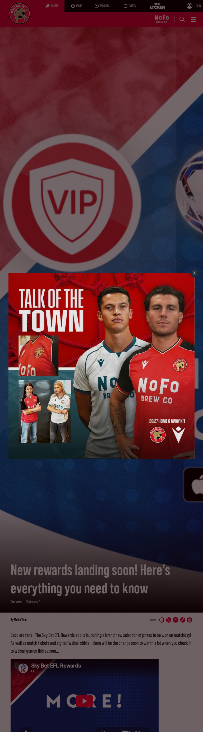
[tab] (194, 273)
